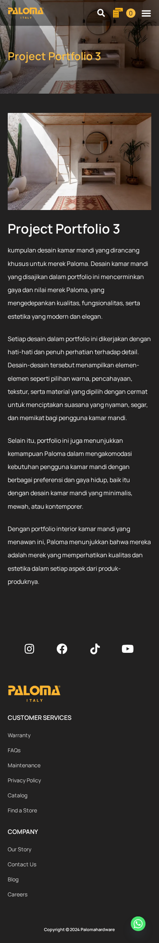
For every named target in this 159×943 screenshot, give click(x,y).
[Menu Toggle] (146, 13)
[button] (101, 13)
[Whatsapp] (139, 924)
